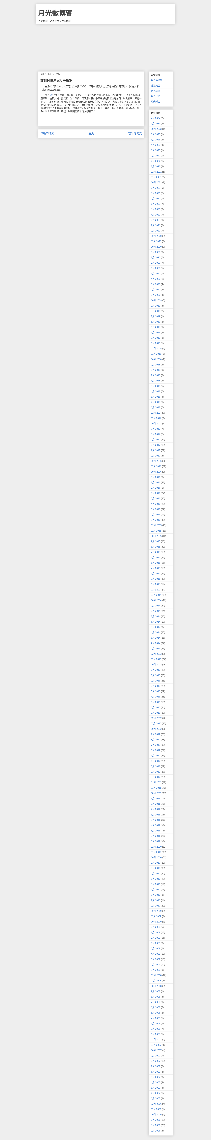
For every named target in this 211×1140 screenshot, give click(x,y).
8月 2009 (155, 932)
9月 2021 (155, 188)
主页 (91, 133)
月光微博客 (55, 13)
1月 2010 (155, 905)
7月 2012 (155, 745)
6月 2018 (155, 380)
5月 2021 (155, 209)
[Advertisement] (105, 45)
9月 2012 (155, 734)
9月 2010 (155, 863)
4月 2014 (155, 632)
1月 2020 (155, 295)
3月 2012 (155, 766)
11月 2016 (156, 466)
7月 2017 (155, 439)
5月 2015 (155, 563)
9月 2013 (155, 670)
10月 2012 (156, 729)
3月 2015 (155, 573)
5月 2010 (155, 884)
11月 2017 (156, 418)
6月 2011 (155, 814)
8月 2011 (155, 804)
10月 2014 (156, 600)
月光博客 (155, 101)
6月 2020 (155, 268)
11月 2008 (156, 980)
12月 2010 (156, 847)
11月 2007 (156, 1045)
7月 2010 (155, 873)
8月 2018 (155, 370)
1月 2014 (155, 648)
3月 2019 (155, 332)
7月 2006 (155, 1130)
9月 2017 (155, 429)
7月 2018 (155, 375)
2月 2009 (155, 964)
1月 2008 (155, 1034)
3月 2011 (155, 830)
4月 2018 (155, 391)
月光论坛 (155, 96)
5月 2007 (155, 1077)
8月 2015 (155, 547)
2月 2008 (155, 1029)
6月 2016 (155, 493)
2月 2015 (155, 579)
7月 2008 (155, 1002)
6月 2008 (155, 1007)
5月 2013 (155, 691)
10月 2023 (156, 129)
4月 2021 (155, 214)
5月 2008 (155, 1013)
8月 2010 (155, 868)
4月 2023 (155, 145)
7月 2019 (155, 316)
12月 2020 (156, 236)
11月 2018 (156, 354)
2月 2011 (155, 836)
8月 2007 (155, 1061)
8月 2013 (155, 675)
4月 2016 (155, 504)
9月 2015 (155, 541)
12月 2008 (156, 975)
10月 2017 (156, 423)
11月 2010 (156, 852)
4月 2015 (155, 568)
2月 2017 (155, 450)
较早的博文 (135, 133)
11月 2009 (156, 916)
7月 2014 (155, 616)
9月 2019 (155, 306)
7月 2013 (155, 680)
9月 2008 (155, 991)
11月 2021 (156, 177)
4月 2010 (155, 889)
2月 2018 (155, 402)
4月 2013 (155, 696)
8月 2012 (155, 739)
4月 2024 (155, 118)
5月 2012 (155, 755)
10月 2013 (156, 664)
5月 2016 (155, 498)
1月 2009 (155, 970)
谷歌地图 (155, 85)
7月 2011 (155, 809)
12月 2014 (156, 589)
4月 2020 (155, 279)
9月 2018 (155, 364)
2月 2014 (155, 643)
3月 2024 (155, 123)
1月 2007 (155, 1098)
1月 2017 (155, 455)
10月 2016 (156, 472)
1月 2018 (155, 407)
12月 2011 (156, 782)
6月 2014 (155, 622)
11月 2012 (156, 723)
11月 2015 (156, 531)
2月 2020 (155, 289)
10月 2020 (156, 247)
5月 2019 (155, 322)
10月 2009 (156, 921)
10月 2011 (156, 793)
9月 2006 (155, 1120)
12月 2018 (156, 348)
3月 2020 (155, 284)
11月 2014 (156, 595)
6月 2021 (155, 204)
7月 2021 (155, 198)
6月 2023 (155, 139)
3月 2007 (155, 1088)
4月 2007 (155, 1082)
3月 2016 (155, 509)
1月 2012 (155, 777)
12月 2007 (156, 1039)
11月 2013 (156, 659)
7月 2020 (155, 263)
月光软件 (155, 91)
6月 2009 (155, 943)
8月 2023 (155, 134)
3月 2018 (155, 397)
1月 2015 (155, 584)
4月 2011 (155, 825)
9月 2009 (155, 927)
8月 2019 (155, 311)
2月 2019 (155, 338)
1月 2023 (155, 150)
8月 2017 (155, 434)
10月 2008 (156, 986)
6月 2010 (155, 879)
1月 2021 (155, 230)
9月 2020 (155, 252)
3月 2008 (155, 1023)
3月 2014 (155, 638)
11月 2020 (156, 241)
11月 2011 (156, 788)
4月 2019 (155, 327)
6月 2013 (155, 686)
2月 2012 (155, 772)
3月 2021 (155, 220)
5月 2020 (155, 273)
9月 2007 (155, 1055)
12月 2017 (156, 413)
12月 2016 (156, 461)
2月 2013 (155, 707)
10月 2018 (156, 359)
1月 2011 (155, 841)
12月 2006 (156, 1104)
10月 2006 (156, 1114)
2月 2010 (155, 900)
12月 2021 (156, 172)
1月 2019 (155, 343)
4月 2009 (155, 954)
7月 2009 (155, 938)
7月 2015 (155, 552)
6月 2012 (155, 750)
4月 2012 (155, 761)
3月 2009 (155, 959)
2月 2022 (155, 166)
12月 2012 (156, 718)
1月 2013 (155, 713)
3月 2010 (155, 895)
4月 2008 (155, 1018)
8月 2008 (155, 997)
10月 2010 (156, 857)
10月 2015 (156, 536)
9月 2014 (155, 605)
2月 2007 (155, 1093)
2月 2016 (155, 514)
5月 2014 (155, 627)
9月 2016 (155, 477)
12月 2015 (156, 525)
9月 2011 (155, 798)
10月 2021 (156, 182)
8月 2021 (155, 193)
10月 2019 (156, 300)
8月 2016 (155, 482)
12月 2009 (156, 911)
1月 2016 (155, 520)
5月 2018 (155, 386)
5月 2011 (155, 820)
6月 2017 (155, 445)
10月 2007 (156, 1050)
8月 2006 (155, 1125)
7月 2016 (155, 488)
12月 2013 (156, 654)
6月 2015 (155, 557)
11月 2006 (156, 1109)
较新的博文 (47, 133)
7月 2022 (155, 155)
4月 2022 (155, 161)
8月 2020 (155, 257)
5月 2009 (155, 948)
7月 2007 (155, 1066)
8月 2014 (155, 611)
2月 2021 (155, 225)
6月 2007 (155, 1072)
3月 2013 (155, 702)
